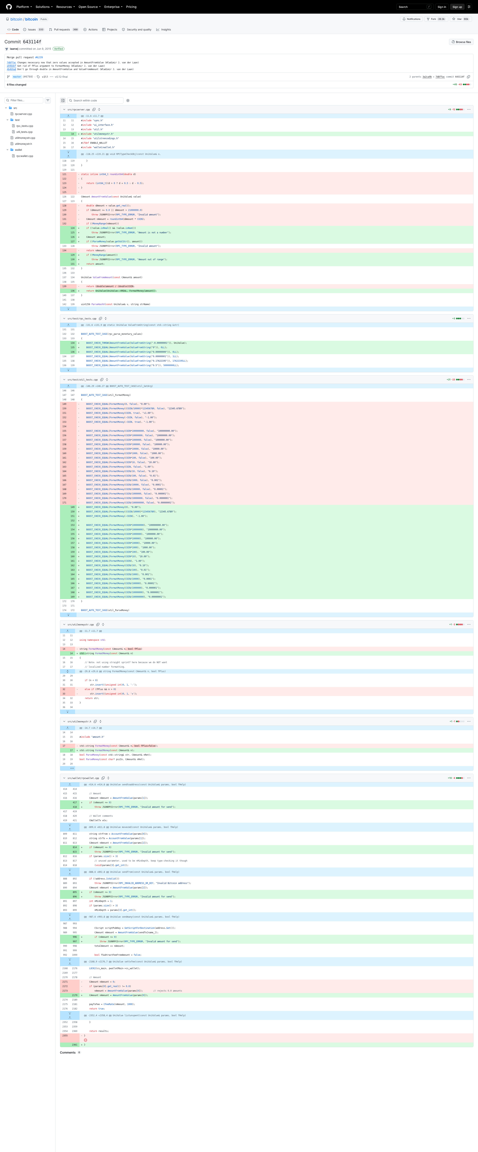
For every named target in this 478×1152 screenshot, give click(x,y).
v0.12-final (61, 76)
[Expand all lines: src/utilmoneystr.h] (100, 721)
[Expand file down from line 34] (67, 711)
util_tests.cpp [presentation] (24, 131)
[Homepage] (9, 7)
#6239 (39, 57)
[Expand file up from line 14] (67, 728)
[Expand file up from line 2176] (70, 964)
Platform (22, 7)
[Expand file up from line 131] (68, 325)
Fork (438, 19)
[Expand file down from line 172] (68, 615)
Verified (58, 48)
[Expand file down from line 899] (70, 914)
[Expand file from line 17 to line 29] (67, 671)
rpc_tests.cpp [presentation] (24, 125)
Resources (64, 7)
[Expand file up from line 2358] (70, 1017)
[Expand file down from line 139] (68, 309)
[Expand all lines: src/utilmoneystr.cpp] (103, 624)
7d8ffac (440, 76)
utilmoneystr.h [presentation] (23, 143)
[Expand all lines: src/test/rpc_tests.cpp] (105, 318)
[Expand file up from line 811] (70, 829)
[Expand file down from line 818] (70, 870)
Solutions (43, 7)
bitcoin (16, 19)
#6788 (28, 76)
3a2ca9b (427, 76)
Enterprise (112, 7)
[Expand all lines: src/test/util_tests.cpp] (107, 379)
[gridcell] (266, 116)
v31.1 (45, 76)
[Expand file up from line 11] (68, 116)
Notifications (413, 19)
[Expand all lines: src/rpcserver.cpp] (99, 109)
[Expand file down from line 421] (70, 825)
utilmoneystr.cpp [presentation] (25, 137)
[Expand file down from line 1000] (70, 959)
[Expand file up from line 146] (68, 386)
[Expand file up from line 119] (68, 156)
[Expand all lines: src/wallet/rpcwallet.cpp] (108, 778)
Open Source (88, 7)
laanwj (14, 48)
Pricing (131, 7)
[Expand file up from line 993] (70, 919)
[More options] (469, 109)
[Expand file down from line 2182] (70, 1013)
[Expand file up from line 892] (70, 874)
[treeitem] (27, 132)
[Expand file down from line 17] (68, 152)
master (17, 76)
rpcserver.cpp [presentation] (23, 113)
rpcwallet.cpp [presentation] (24, 155)
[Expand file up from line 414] (70, 784)
